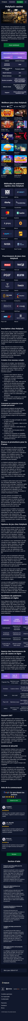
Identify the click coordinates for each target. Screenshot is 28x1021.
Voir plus (14, 854)
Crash (17, 106)
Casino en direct (11, 106)
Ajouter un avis (14, 800)
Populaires (3, 106)
